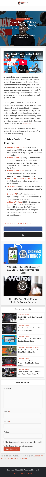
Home (16, 473)
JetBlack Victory (14, 202)
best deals (27, 123)
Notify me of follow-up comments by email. (23, 442)
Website (7, 432)
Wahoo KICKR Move (15, 171)
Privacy (29, 473)
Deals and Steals (23, 19)
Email (7, 422)
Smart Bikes (34, 348)
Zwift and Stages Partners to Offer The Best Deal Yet (28, 351)
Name (7, 412)
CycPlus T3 (12, 194)
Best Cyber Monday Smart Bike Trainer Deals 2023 (29, 329)
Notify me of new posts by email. (19, 446)
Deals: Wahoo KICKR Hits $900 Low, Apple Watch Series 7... (29, 373)
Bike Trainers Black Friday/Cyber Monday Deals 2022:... (28, 363)
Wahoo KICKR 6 (14, 158)
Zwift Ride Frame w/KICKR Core (21, 178)
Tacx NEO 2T (12, 186)
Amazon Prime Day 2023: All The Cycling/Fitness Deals (30, 340)
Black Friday (10, 223)
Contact (22, 473)
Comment (8, 389)
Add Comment (30, 35)
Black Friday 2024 (25, 223)
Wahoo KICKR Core (15, 147)
